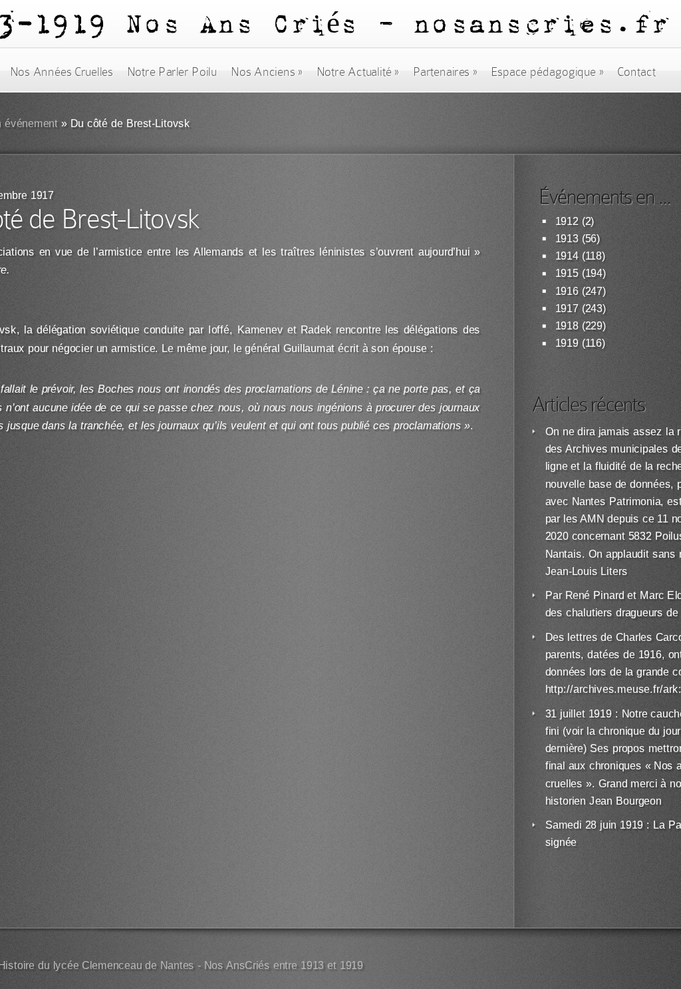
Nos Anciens (267, 72)
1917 (567, 308)
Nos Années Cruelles (61, 72)
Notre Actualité (358, 72)
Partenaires (445, 72)
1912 (567, 221)
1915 (567, 273)
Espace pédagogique (547, 72)
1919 (567, 343)
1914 (567, 256)
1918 (567, 325)
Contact (636, 72)
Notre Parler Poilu (172, 72)
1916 (567, 291)
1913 (567, 238)
